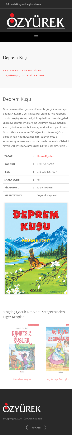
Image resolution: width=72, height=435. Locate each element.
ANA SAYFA (10, 70)
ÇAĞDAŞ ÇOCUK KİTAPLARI (25, 75)
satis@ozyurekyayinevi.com (26, 4)
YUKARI (36, 427)
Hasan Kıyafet (45, 156)
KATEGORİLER (32, 70)
